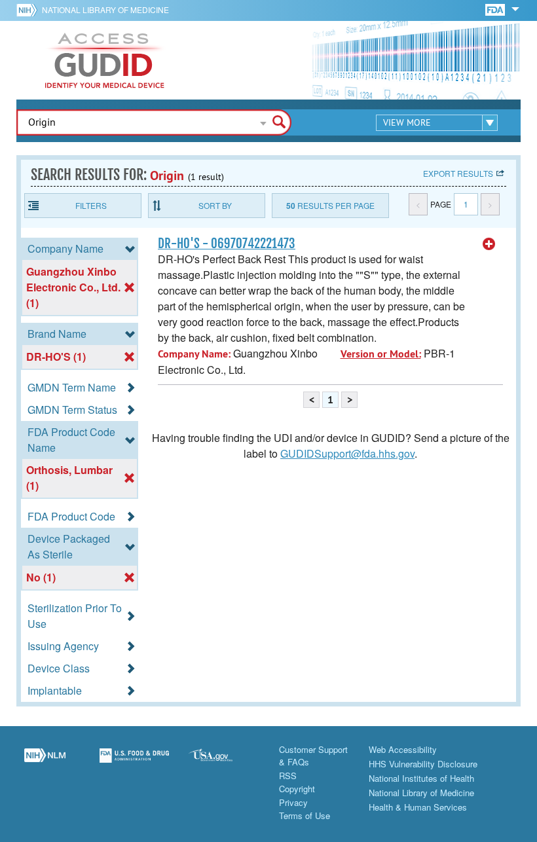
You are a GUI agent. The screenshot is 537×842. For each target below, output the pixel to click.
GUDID (104, 60)
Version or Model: (381, 354)
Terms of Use (304, 815)
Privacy (293, 802)
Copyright (297, 788)
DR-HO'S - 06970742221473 (226, 243)
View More (407, 122)
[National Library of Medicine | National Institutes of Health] (45, 762)
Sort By (215, 205)
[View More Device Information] (489, 244)
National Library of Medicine (105, 9)
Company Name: (194, 354)
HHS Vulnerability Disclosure (423, 764)
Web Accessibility (403, 749)
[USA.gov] (224, 762)
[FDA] (496, 8)
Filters (91, 205)
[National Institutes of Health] (29, 10)
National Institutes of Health (421, 778)
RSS (288, 775)
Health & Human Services (418, 807)
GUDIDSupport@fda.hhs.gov (347, 453)
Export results (458, 173)
